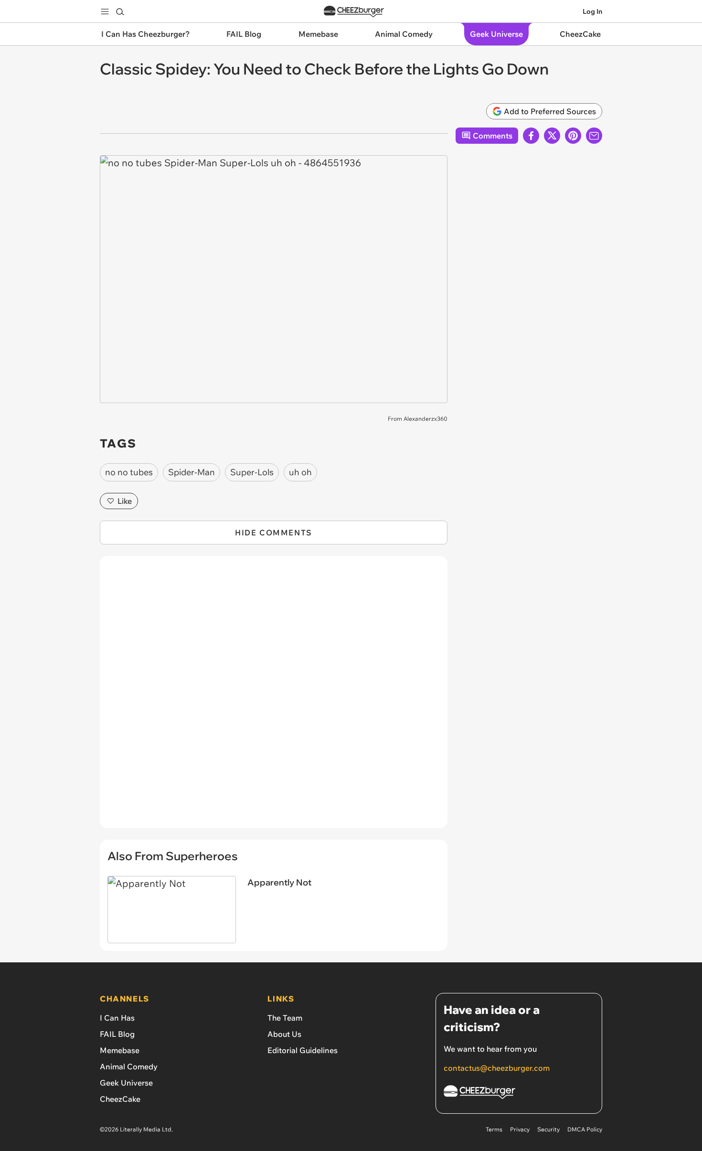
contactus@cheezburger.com (497, 1068)
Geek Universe (126, 1082)
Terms (494, 1129)
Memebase (119, 1050)
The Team (284, 1018)
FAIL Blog (117, 1034)
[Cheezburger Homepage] (354, 11)
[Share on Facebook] (531, 136)
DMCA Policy (584, 1129)
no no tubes (129, 472)
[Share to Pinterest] (573, 136)
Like (124, 501)
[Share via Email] (594, 136)
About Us (284, 1034)
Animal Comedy (129, 1066)
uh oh (300, 472)
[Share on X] (552, 136)
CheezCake (120, 1099)
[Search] (120, 11)
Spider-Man (191, 472)
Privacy (520, 1129)
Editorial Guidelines (302, 1050)
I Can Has (117, 1018)
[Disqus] (273, 697)
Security (548, 1129)
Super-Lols (252, 472)
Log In (592, 11)
